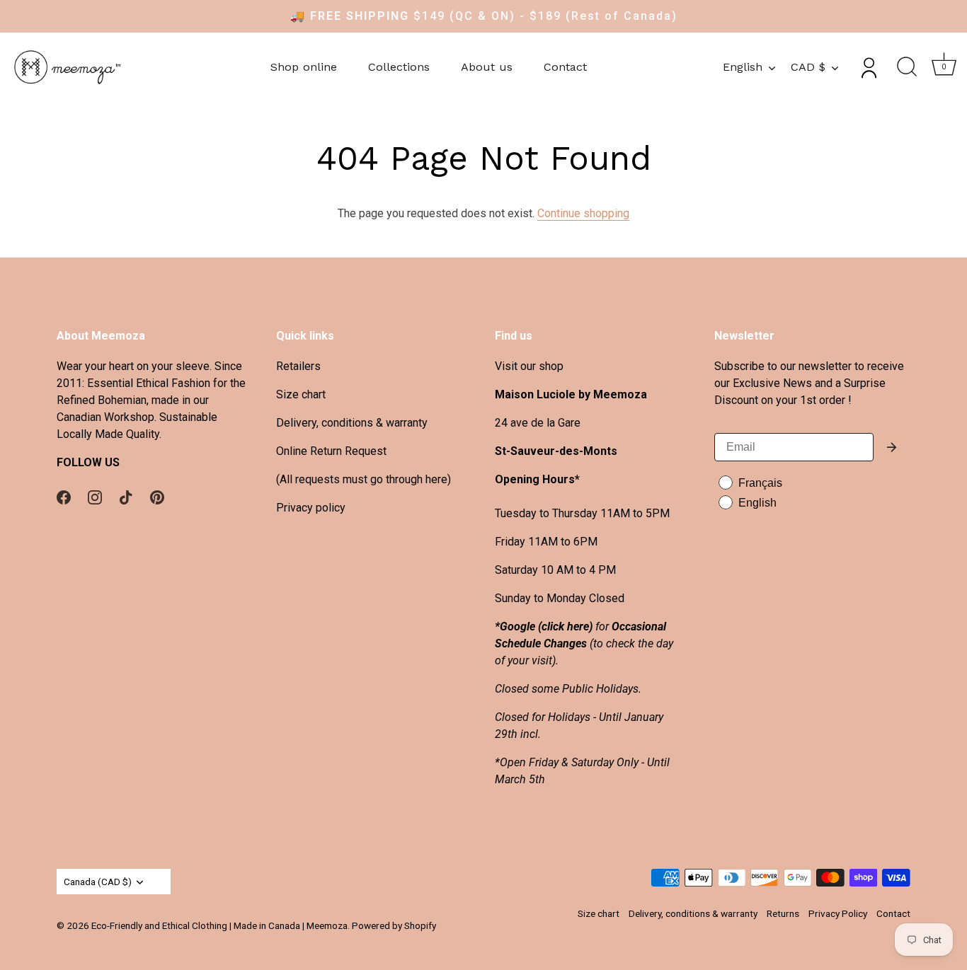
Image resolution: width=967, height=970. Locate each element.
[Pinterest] (157, 496)
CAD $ (808, 67)
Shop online (303, 67)
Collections (399, 67)
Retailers (298, 366)
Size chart (301, 394)
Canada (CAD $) (98, 881)
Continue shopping (583, 213)
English (742, 67)
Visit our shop (529, 366)
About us (487, 67)
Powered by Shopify (394, 925)
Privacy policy (310, 507)
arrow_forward (892, 447)
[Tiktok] (126, 496)
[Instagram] (95, 496)
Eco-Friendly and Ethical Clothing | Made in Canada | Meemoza (219, 925)
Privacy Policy (837, 913)
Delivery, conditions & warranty (352, 422)
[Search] (906, 67)
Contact (565, 67)
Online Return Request (331, 451)
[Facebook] (64, 496)
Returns (783, 913)
